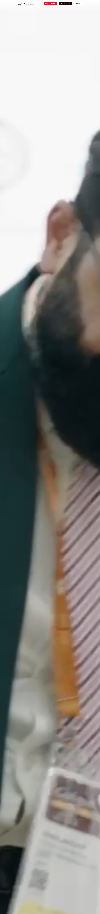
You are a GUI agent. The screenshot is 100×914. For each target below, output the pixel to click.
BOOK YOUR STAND (50, 3)
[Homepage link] (26, 3)
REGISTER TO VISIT (65, 3)
